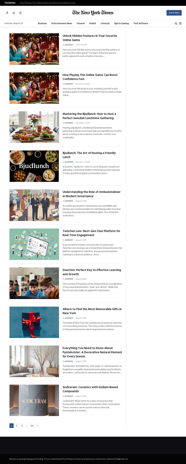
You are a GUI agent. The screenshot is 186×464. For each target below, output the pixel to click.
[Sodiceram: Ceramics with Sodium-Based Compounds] (34, 400)
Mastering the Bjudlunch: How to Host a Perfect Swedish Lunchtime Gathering (89, 116)
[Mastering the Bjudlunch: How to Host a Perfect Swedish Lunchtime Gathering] (34, 127)
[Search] (176, 23)
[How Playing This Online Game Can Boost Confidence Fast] (34, 88)
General (81, 23)
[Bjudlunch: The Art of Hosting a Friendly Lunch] (34, 166)
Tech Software (140, 23)
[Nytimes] (93, 13)
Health (92, 23)
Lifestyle (105, 23)
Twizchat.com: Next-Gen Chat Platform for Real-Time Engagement (91, 233)
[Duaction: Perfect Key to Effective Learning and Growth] (34, 283)
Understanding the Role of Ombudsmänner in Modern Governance (92, 194)
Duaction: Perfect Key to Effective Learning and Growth (92, 272)
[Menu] (180, 23)
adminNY (69, 45)
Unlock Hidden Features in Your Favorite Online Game (90, 38)
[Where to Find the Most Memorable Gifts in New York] (34, 322)
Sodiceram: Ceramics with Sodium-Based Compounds (90, 389)
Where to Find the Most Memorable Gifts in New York (92, 311)
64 (32, 425)
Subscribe (174, 13)
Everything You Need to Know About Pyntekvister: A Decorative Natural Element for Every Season (92, 352)
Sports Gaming (121, 23)
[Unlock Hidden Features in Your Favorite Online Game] (34, 49)
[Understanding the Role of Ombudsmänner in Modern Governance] (34, 205)
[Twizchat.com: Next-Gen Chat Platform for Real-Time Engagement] (34, 244)
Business (42, 23)
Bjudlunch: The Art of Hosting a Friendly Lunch (89, 155)
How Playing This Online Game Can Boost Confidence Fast (47, 3)
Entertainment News (61, 23)
